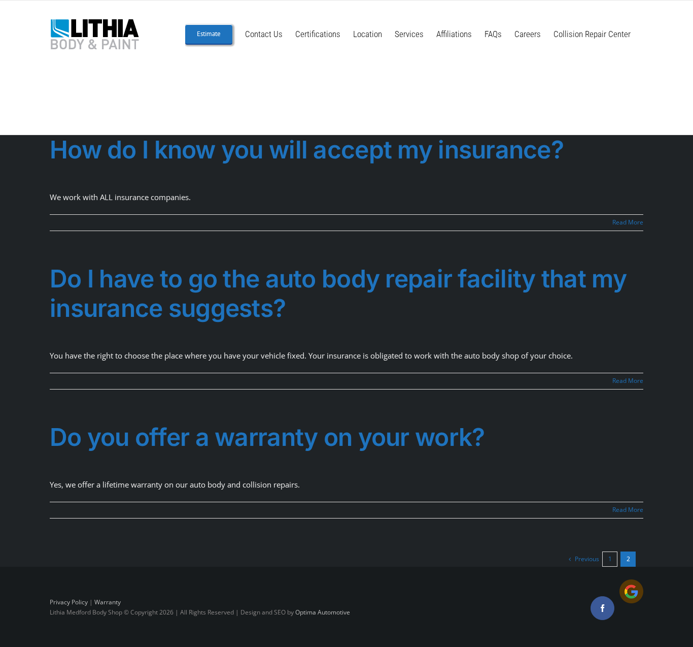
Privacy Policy (69, 602)
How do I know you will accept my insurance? (307, 150)
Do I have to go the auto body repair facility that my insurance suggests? (338, 293)
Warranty (107, 602)
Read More (627, 222)
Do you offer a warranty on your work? (267, 437)
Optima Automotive (322, 612)
